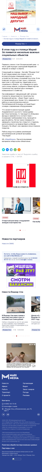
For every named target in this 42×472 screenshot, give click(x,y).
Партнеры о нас (8, 448)
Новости (5, 383)
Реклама (26, 395)
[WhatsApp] (15, 149)
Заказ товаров (28, 389)
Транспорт (6, 392)
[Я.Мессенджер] (3, 149)
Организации (28, 383)
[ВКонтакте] (7, 149)
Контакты (6, 400)
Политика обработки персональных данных (19, 445)
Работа (4, 389)
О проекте (6, 395)
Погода (26, 392)
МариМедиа (10, 139)
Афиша (4, 386)
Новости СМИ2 (8, 244)
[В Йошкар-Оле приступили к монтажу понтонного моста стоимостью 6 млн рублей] (15, 304)
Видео (25, 386)
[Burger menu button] (4, 29)
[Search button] (38, 29)
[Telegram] (11, 149)
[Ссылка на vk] (3, 414)
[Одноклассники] (19, 149)
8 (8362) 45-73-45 (10, 404)
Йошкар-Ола (7, 59)
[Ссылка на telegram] (7, 414)
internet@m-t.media (10, 406)
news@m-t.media (26, 259)
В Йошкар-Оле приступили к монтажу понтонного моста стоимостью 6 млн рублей (13, 317)
